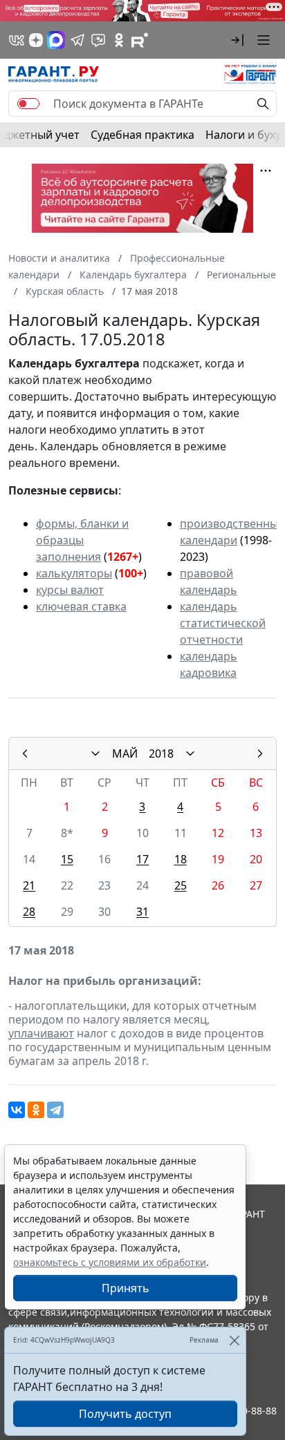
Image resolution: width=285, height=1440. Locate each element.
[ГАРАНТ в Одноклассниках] (119, 40)
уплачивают (41, 1033)
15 (67, 859)
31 (142, 911)
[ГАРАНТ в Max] (56, 40)
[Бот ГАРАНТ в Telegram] (98, 40)
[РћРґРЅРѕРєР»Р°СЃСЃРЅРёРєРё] (36, 1110)
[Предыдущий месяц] (25, 753)
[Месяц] (95, 753)
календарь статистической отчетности (223, 623)
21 (29, 885)
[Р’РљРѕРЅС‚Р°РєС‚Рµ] (16, 1110)
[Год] (190, 753)
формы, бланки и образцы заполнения (82, 540)
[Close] (234, 1340)
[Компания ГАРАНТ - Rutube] (139, 40)
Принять (125, 1288)
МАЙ (125, 753)
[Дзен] (36, 40)
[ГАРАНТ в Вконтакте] (16, 40)
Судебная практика (142, 134)
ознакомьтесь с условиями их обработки (109, 1262)
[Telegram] (55, 1110)
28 (29, 911)
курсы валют (70, 589)
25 (180, 885)
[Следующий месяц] (260, 753)
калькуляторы (74, 573)
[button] (237, 40)
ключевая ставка (81, 606)
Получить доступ (125, 1413)
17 (142, 859)
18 (180, 859)
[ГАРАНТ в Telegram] (77, 40)
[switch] (28, 103)
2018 (161, 753)
